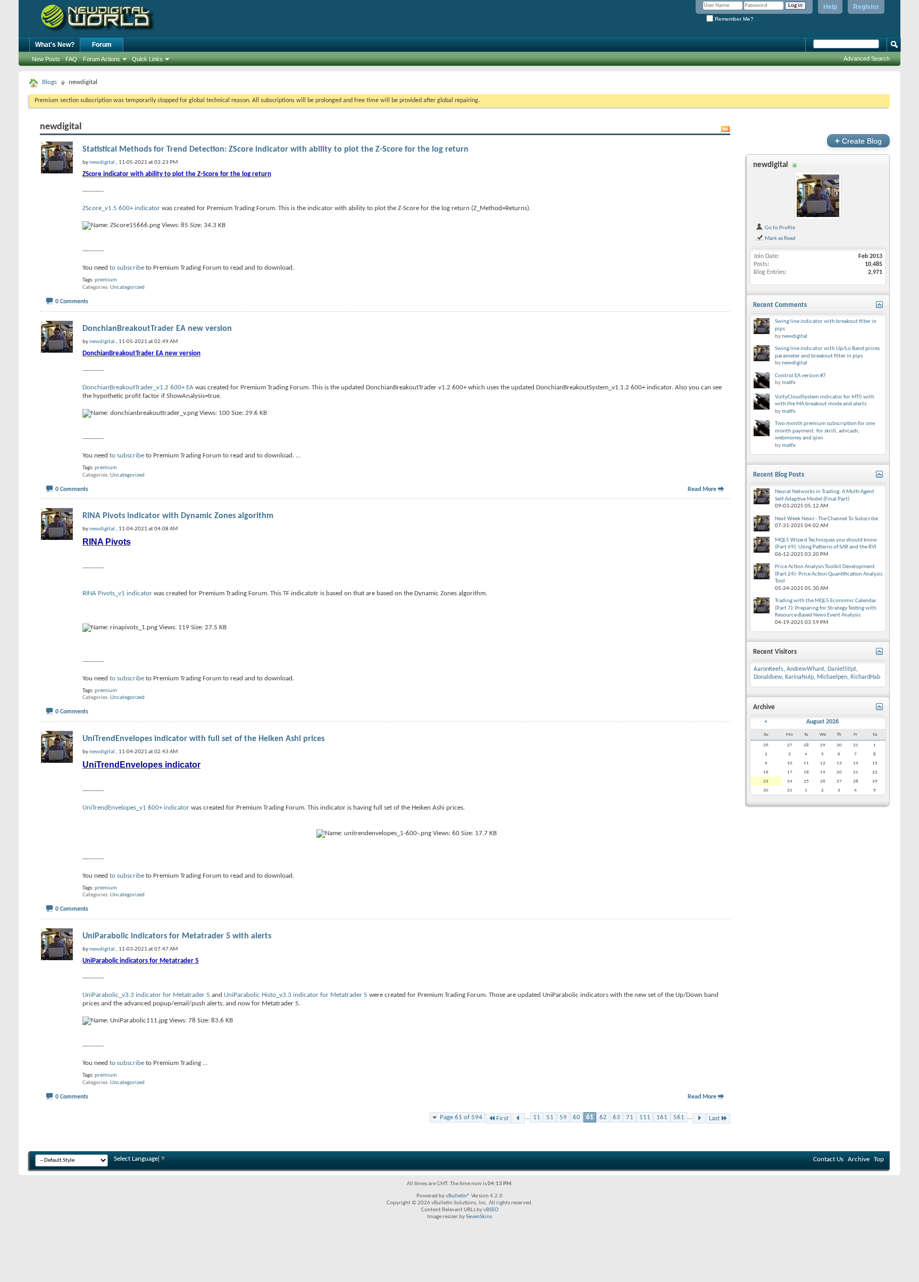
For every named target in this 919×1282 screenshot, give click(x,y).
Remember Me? (733, 19)
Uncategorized (127, 287)
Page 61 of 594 (461, 1117)
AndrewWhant (805, 669)
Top (879, 1159)
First (502, 1118)
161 (661, 1117)
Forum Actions (101, 59)
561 (678, 1117)
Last (714, 1118)
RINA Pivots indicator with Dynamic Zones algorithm (177, 516)
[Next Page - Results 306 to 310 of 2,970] (699, 1118)
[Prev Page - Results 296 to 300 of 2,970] (518, 1118)
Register (866, 7)
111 (644, 1117)
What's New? (54, 44)
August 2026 (822, 722)
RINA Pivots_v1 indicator (117, 593)
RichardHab (865, 677)
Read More (702, 489)
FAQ (71, 59)
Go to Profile (779, 227)
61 (590, 1117)
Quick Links (147, 59)
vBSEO (490, 1210)
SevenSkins (479, 1217)
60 (576, 1117)
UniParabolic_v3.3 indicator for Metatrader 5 (146, 995)
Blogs (49, 82)
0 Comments (71, 301)
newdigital (770, 165)
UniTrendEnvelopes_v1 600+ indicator (135, 807)
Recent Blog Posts (778, 474)
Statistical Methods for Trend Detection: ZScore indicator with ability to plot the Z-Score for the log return (275, 149)
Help (830, 7)
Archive (859, 1159)
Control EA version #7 (800, 376)
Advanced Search (866, 58)
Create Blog (858, 140)
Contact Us (828, 1159)
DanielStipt (842, 669)
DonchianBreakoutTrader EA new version (157, 328)
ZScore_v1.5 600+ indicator (121, 208)
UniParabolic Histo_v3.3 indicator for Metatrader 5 (295, 995)
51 (550, 1117)
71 (629, 1117)
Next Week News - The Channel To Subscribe (826, 519)
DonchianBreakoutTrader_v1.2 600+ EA (138, 387)
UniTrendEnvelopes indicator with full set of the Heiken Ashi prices (203, 739)
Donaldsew (768, 677)
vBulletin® (458, 1196)
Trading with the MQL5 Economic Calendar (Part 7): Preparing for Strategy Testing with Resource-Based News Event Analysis (825, 608)
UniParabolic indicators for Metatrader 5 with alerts (176, 936)
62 (603, 1117)
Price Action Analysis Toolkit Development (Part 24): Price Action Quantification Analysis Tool (828, 574)
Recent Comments (780, 305)
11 (536, 1117)
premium (106, 280)
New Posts (46, 59)
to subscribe (127, 267)
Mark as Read (780, 238)
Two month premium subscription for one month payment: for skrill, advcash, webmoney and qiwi (825, 431)
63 (616, 1117)
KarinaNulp (799, 677)
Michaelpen (832, 677)
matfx (789, 383)
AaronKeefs (768, 669)
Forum (102, 44)
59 (563, 1117)
